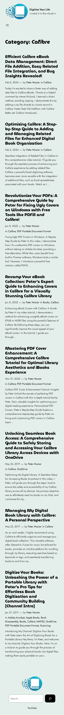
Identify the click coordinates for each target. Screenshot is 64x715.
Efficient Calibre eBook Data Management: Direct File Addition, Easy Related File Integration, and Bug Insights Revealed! (31, 66)
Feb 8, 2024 (11, 82)
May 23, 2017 (12, 526)
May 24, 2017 (12, 464)
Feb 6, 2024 (11, 150)
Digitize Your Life (40, 9)
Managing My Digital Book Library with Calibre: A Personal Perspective (30, 515)
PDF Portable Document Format (34, 231)
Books (46, 302)
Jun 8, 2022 (11, 226)
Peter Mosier (33, 82)
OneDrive (22, 469)
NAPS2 (40, 621)
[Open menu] (7, 25)
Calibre (47, 82)
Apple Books (32, 617)
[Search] (50, 698)
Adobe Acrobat (16, 617)
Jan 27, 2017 (12, 612)
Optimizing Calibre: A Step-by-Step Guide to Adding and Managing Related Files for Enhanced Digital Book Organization (31, 134)
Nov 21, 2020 (12, 378)
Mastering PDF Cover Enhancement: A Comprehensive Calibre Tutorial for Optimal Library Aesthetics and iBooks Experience (31, 360)
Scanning (45, 625)
